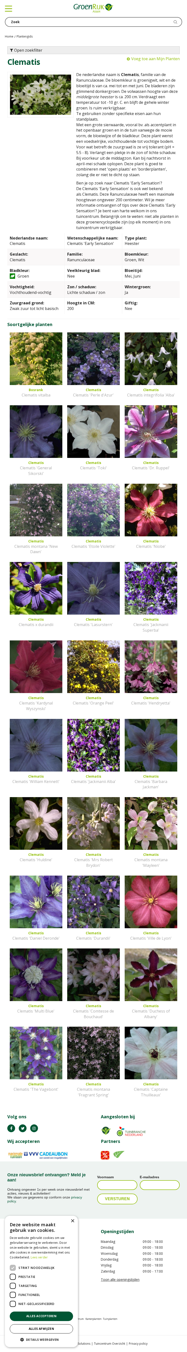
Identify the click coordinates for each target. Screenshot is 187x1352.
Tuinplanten (110, 1319)
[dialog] (41, 1281)
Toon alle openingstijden (120, 1279)
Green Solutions (79, 1344)
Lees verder (39, 1257)
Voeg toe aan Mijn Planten (155, 58)
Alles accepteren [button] (41, 1316)
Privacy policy (138, 1344)
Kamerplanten (93, 1319)
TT (23, 1128)
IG (34, 1128)
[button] (41, 1339)
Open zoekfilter (27, 50)
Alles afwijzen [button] (41, 1329)
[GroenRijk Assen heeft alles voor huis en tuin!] (93, 8)
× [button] (72, 1221)
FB (11, 1128)
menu (8, 8)
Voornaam (105, 1177)
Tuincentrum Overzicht (109, 1344)
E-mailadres (149, 1177)
